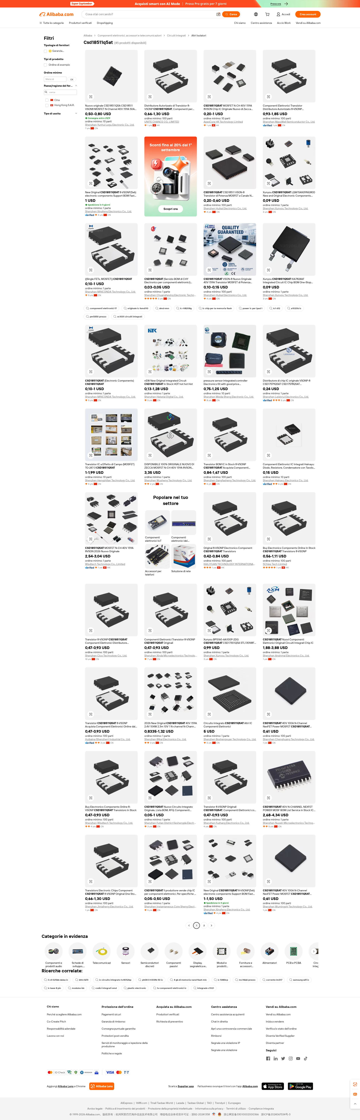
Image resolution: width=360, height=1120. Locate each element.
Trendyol (220, 1102)
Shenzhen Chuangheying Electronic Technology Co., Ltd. (170, 295)
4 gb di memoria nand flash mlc (190, 980)
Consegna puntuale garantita (118, 1028)
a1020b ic (296, 308)
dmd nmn (164, 308)
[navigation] (60, 481)
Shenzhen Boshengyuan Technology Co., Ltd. (230, 739)
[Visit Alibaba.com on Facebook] (268, 1058)
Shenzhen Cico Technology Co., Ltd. (106, 655)
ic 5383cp (223, 980)
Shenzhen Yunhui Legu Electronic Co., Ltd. (109, 124)
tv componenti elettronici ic (171, 988)
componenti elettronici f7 (103, 308)
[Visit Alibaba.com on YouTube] (298, 1058)
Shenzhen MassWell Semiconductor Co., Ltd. (289, 121)
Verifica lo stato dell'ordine (281, 1028)
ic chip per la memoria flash (217, 308)
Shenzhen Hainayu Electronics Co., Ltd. (285, 480)
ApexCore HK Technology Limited (223, 121)
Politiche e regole (112, 1053)
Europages (234, 1102)
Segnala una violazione (224, 1050)
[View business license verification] (214, 1114)
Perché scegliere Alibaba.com (64, 1014)
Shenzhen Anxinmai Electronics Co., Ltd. (286, 655)
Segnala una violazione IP (225, 1042)
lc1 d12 (276, 308)
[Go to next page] (211, 925)
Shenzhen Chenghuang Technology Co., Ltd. (288, 739)
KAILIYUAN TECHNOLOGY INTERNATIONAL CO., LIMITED (230, 564)
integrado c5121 (205, 988)
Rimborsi (216, 1035)
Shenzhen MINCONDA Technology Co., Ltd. (110, 291)
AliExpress (127, 1102)
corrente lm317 (274, 980)
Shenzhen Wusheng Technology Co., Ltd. (168, 480)
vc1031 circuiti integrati (129, 316)
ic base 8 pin (54, 988)
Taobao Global (195, 1102)
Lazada (180, 1102)
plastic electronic (137, 988)
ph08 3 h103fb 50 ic (152, 980)
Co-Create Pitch (56, 1021)
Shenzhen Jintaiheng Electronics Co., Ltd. (109, 906)
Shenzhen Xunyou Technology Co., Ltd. (285, 208)
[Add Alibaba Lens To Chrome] (101, 1086)
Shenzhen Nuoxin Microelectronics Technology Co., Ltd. (289, 822)
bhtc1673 (83, 980)
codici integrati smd (106, 988)
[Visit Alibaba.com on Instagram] (290, 1058)
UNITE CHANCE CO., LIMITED (161, 121)
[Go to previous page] (189, 925)
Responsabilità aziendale (61, 1028)
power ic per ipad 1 (252, 308)
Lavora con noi (55, 1035)
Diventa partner (275, 1042)
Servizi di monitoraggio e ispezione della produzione (125, 1044)
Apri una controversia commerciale (231, 1028)
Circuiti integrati (176, 35)
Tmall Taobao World (161, 1102)
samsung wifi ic (301, 980)
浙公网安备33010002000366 (241, 1114)
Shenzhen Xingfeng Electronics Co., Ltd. (108, 211)
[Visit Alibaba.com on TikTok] (305, 1058)
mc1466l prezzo (247, 980)
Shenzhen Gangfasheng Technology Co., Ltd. (230, 480)
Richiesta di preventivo (169, 1021)
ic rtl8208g (186, 308)
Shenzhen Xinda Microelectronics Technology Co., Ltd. (170, 655)
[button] (218, 14)
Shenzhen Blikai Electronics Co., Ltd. (165, 739)
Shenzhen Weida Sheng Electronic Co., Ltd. (229, 396)
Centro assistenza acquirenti (227, 1014)
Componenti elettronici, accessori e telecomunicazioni (129, 35)
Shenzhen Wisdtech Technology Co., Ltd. (109, 822)
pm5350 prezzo (98, 316)
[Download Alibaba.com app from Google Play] (300, 1086)
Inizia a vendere (275, 1021)
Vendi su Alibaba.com (278, 1014)
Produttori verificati (167, 1014)
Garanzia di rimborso (113, 1021)
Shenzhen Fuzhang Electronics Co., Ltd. (226, 822)
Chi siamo (53, 1006)
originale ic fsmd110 (138, 308)
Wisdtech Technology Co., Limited (105, 564)
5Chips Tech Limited (275, 564)
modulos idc (78, 988)
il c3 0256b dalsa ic (58, 980)
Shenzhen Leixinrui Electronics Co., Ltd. (286, 396)
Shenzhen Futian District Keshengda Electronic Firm (170, 822)
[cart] (268, 14)
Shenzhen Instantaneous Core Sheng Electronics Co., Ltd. (170, 906)
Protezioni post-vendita (115, 1035)
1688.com (141, 1102)
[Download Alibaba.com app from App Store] (273, 1086)
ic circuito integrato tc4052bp (115, 980)
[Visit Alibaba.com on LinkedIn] (275, 1058)
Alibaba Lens (66, 1086)
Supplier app (186, 1086)
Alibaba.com (250, 1086)
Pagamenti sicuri (111, 1014)
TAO (209, 1102)
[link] (355, 1084)
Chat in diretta (219, 1021)
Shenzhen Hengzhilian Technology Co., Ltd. (110, 480)
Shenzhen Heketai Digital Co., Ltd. (163, 396)
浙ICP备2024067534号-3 (275, 1114)
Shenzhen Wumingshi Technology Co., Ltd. (287, 906)
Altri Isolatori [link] (198, 35)
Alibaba (88, 35)
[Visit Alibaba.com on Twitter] (283, 1058)
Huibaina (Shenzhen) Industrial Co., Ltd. (107, 739)
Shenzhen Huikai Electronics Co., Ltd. (225, 208)
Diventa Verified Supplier (280, 1035)
